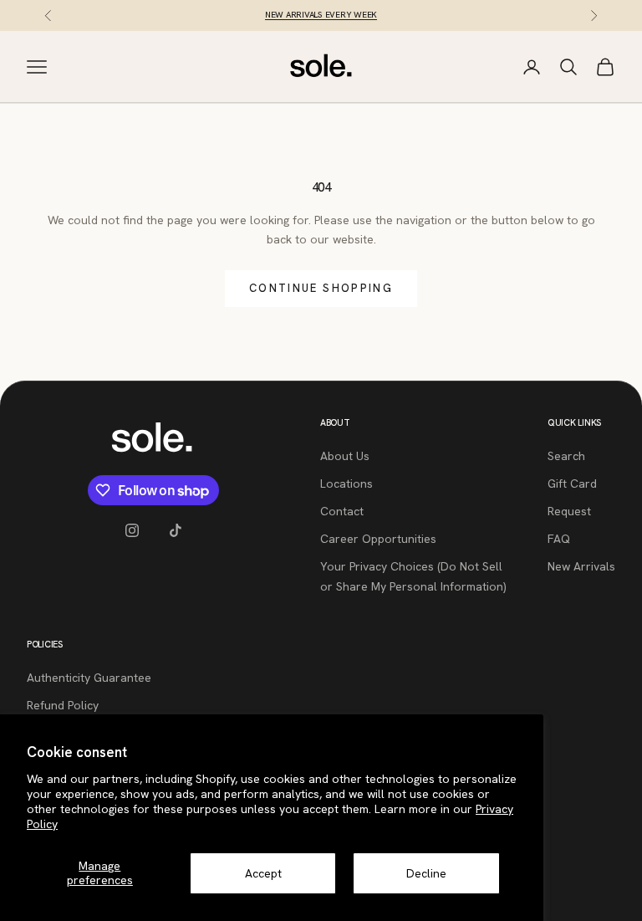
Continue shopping (321, 288)
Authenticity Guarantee (89, 677)
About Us (344, 455)
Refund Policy (63, 705)
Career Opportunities (378, 538)
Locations (346, 483)
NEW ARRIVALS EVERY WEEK (321, 14)
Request (569, 511)
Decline (426, 873)
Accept (263, 873)
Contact (342, 511)
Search (566, 455)
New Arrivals (581, 566)
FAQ (559, 538)
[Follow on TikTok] (175, 530)
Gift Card (572, 483)
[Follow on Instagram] (132, 530)
